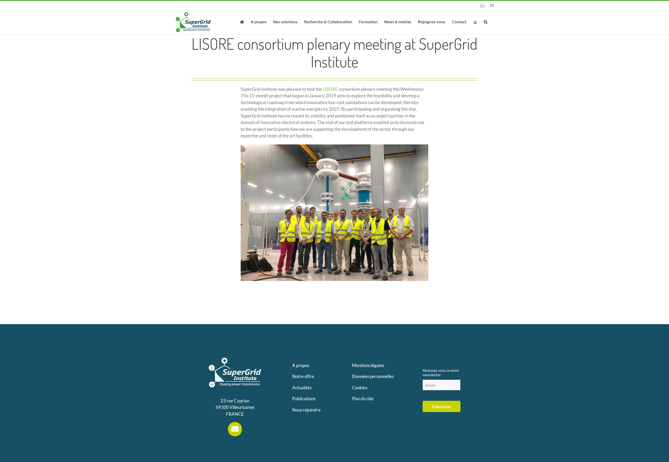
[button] (485, 21)
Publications (303, 398)
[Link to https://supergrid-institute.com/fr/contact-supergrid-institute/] (235, 429)
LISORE (330, 89)
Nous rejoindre (306, 410)
